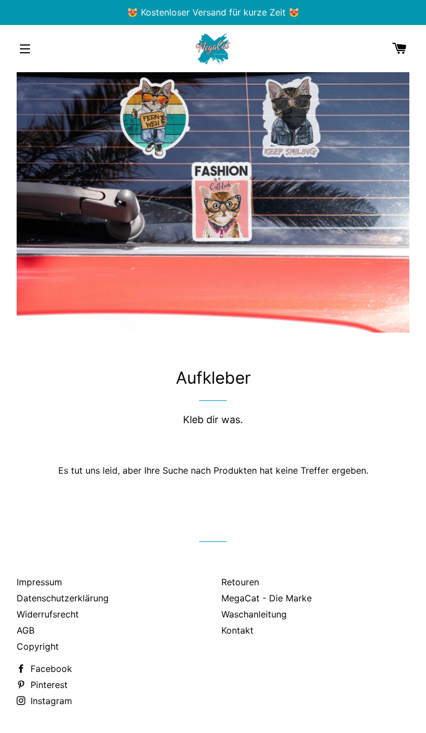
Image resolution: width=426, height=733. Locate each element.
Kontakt (237, 630)
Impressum (39, 582)
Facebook (50, 668)
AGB (25, 630)
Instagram (50, 700)
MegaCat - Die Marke (266, 598)
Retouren (240, 582)
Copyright (38, 646)
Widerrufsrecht (48, 614)
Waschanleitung (254, 614)
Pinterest (48, 684)
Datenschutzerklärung (63, 598)
